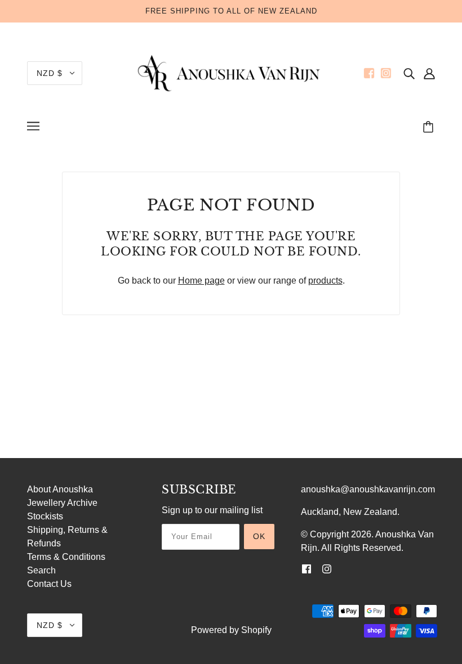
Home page (201, 280)
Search (41, 570)
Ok (259, 536)
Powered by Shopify (231, 630)
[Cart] (430, 127)
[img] (409, 73)
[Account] (429, 73)
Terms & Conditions (66, 557)
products (325, 280)
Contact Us (49, 584)
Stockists (45, 516)
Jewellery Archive (62, 503)
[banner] (231, 72)
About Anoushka (60, 489)
